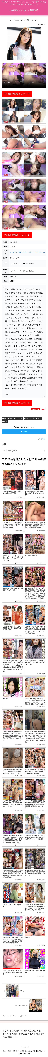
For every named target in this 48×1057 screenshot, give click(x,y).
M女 (20, 252)
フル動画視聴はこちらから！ (16, 94)
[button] (44, 450)
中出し (25, 252)
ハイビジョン (37, 252)
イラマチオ (13, 252)
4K (44, 252)
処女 (29, 252)
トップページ (24, 1047)
